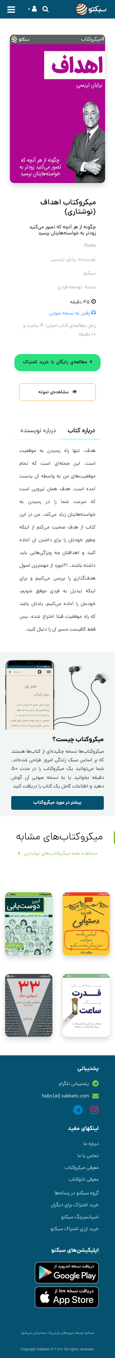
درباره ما (91, 1144)
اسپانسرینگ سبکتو (80, 1217)
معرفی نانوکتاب (84, 1180)
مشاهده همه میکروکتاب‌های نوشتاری (60, 854)
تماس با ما (88, 1156)
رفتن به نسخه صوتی (70, 313)
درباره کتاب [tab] (81, 431)
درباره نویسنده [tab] (38, 431)
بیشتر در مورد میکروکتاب (57, 803)
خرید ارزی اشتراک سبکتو (74, 1229)
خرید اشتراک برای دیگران (75, 1205)
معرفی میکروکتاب (82, 1168)
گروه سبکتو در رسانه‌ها (77, 1193)
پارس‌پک (53, 1333)
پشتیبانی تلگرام (74, 1084)
